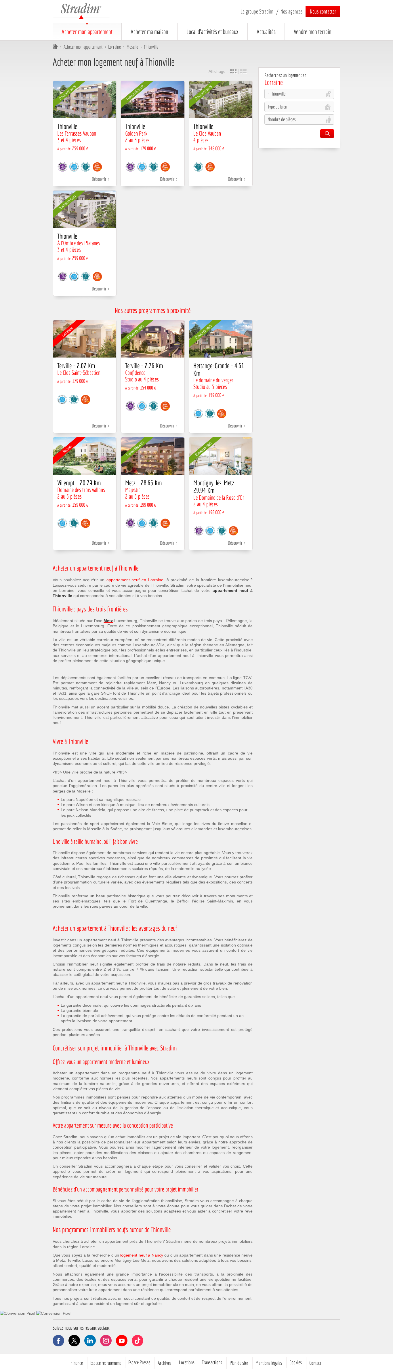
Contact (315, 1363)
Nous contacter (323, 11)
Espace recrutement (105, 1363)
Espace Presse (139, 1362)
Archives (164, 1363)
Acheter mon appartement (87, 31)
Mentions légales (268, 1363)
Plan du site (239, 1363)
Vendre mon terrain (312, 31)
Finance (76, 1363)
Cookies (295, 1362)
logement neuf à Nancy (141, 1255)
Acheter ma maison (149, 31)
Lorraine (114, 47)
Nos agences (292, 11)
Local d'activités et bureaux (212, 31)
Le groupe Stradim (257, 11)
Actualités (266, 31)
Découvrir (99, 179)
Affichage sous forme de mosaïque (233, 71)
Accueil (55, 47)
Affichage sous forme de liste (243, 71)
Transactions (212, 1362)
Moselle (132, 47)
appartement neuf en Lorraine (134, 579)
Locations (186, 1362)
